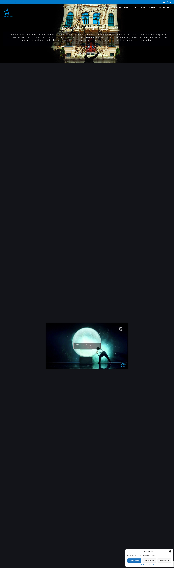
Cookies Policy (145, 564)
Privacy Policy (152, 564)
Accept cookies (134, 560)
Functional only (149, 560)
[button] (170, 551)
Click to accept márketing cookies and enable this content (87, 346)
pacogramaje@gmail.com (19, 2)
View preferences (164, 560)
